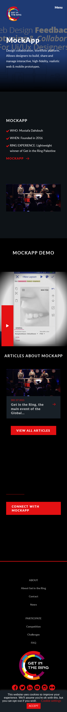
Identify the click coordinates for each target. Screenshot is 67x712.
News (33, 604)
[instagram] (45, 688)
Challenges (33, 634)
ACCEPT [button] (33, 705)
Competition (33, 626)
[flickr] (52, 688)
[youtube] (37, 688)
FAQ (33, 642)
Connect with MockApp (25, 508)
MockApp (15, 158)
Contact (33, 596)
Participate (33, 618)
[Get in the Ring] (18, 13)
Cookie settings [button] (51, 700)
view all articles (33, 430)
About (33, 580)
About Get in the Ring (33, 588)
